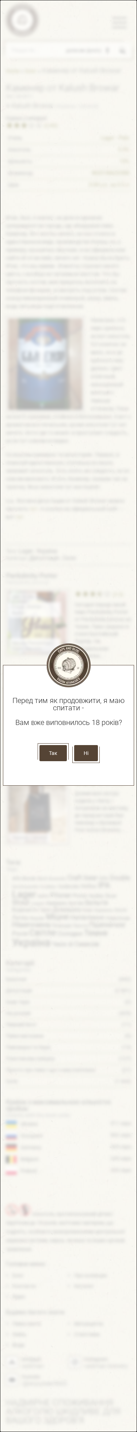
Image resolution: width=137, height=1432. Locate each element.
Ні (86, 753)
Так (53, 753)
